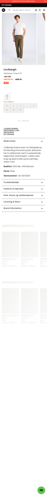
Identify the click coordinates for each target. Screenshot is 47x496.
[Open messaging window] (41, 490)
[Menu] (44, 10)
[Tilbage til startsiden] (3, 10)
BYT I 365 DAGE (6, 5)
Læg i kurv (25, 121)
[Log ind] (36, 10)
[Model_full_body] (19, 39)
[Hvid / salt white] (7, 97)
